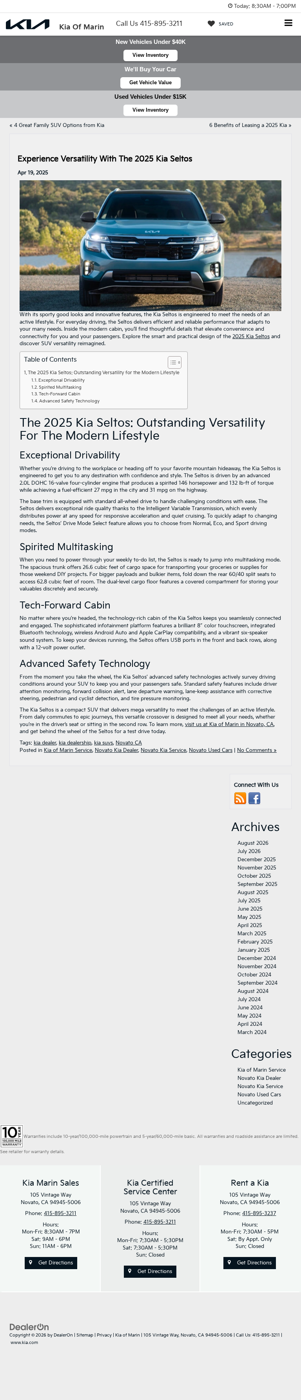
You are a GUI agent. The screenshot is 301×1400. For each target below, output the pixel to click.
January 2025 (254, 950)
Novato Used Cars (210, 750)
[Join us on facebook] (254, 798)
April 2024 (250, 1024)
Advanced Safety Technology (69, 401)
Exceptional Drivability (61, 380)
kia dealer (45, 743)
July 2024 (249, 999)
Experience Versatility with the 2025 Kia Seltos (105, 159)
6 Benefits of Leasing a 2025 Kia (248, 125)
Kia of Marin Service (68, 750)
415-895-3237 (259, 1213)
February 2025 (255, 942)
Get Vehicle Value (150, 82)
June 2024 (250, 1008)
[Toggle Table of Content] (171, 362)
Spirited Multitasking (60, 387)
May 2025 (249, 917)
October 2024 (254, 975)
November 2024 (257, 967)
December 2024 (257, 958)
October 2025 (254, 876)
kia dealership (75, 743)
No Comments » (257, 750)
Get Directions (55, 1263)
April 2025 (250, 925)
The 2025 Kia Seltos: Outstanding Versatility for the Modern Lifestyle (104, 373)
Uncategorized (255, 1103)
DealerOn (63, 1335)
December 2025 (257, 860)
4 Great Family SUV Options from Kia (59, 125)
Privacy (104, 1335)
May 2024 (249, 1016)
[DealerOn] (29, 1327)
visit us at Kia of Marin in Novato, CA (229, 724)
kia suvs (103, 743)
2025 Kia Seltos (251, 336)
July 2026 (249, 851)
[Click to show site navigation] (288, 24)
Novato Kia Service (163, 750)
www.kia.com (24, 1342)
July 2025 (249, 901)
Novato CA (129, 743)
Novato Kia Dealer (116, 750)
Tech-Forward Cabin (59, 394)
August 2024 (253, 991)
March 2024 (252, 1032)
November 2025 (257, 868)
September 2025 (257, 884)
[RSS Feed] (240, 798)
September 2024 (257, 983)
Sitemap (84, 1335)
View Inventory (150, 55)
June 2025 (250, 909)
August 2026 (253, 843)
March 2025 (252, 934)
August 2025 (253, 892)
